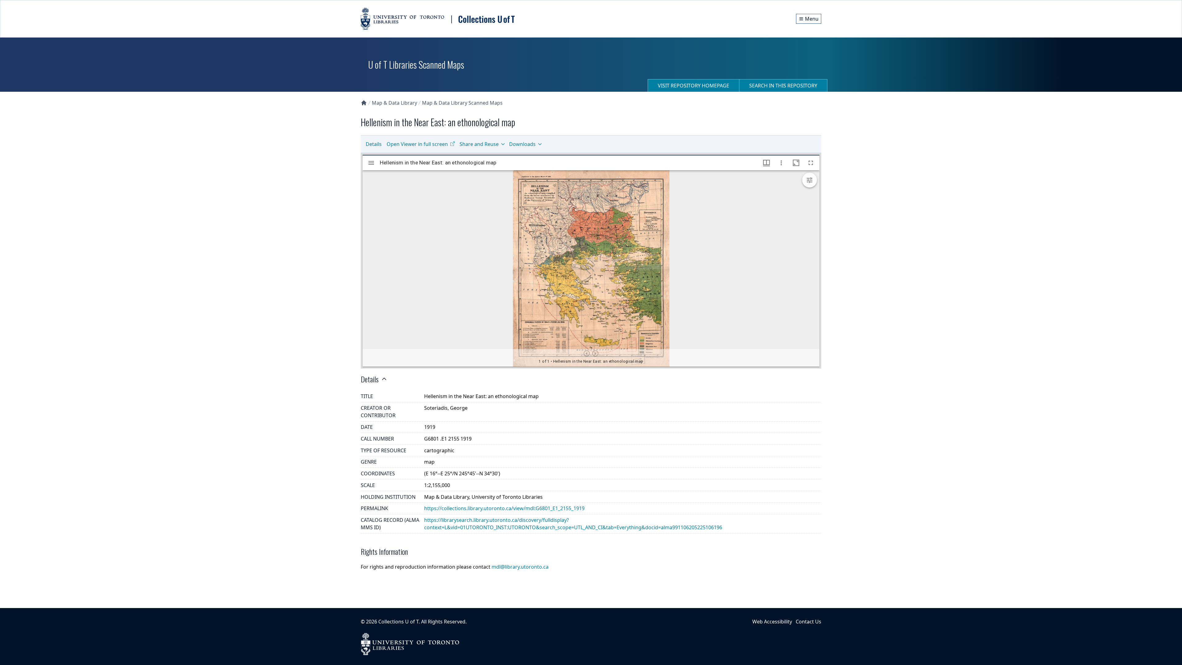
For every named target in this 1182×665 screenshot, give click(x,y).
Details (374, 144)
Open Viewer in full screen (417, 144)
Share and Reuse (479, 144)
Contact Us (808, 621)
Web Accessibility (772, 621)
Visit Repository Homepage (693, 85)
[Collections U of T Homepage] (364, 103)
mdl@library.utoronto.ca (520, 566)
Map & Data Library (394, 102)
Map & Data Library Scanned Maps (462, 102)
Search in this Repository (783, 85)
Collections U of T (398, 621)
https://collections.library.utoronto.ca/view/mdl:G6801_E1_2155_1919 (504, 508)
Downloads (522, 144)
